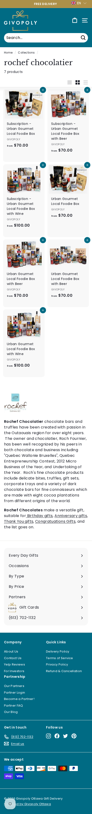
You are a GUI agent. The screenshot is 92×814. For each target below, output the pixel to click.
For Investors (14, 671)
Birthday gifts (39, 515)
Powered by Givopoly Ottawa (27, 804)
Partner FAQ (13, 705)
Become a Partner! (19, 699)
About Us (11, 651)
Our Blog (11, 712)
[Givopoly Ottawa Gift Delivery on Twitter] (65, 735)
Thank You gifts (18, 521)
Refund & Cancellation (64, 671)
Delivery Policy (57, 651)
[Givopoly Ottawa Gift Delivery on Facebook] (56, 735)
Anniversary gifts (70, 515)
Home (8, 53)
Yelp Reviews (14, 664)
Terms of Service (59, 658)
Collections (26, 53)
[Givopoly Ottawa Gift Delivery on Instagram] (48, 735)
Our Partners (14, 686)
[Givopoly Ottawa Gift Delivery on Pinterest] (73, 735)
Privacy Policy (57, 664)
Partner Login (14, 692)
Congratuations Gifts (55, 521)
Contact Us (13, 658)
